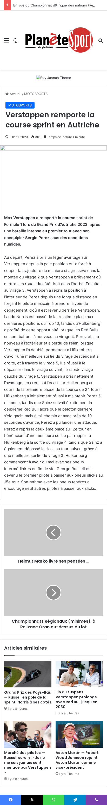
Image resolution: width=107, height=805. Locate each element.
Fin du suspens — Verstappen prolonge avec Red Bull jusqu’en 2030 (76, 699)
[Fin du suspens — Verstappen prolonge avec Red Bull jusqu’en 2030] (79, 674)
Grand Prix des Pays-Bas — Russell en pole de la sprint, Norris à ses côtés (27, 697)
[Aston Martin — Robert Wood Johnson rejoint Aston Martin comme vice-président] (79, 734)
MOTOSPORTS (36, 94)
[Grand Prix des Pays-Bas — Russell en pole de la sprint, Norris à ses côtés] (27, 674)
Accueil (15, 94)
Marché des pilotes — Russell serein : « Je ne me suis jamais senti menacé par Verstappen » (27, 762)
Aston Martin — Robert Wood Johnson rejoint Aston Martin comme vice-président (77, 760)
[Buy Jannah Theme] (53, 77)
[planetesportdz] (58, 40)
